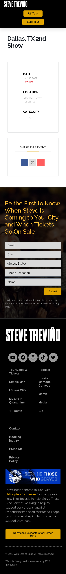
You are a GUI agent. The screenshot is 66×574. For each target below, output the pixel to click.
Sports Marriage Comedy (44, 382)
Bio (40, 410)
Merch (42, 394)
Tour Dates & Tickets (18, 371)
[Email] (41, 162)
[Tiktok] (43, 357)
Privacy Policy (14, 459)
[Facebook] (22, 357)
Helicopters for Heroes (21, 494)
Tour (29, 118)
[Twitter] (53, 357)
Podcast (44, 369)
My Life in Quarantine (17, 400)
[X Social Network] (32, 162)
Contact (14, 428)
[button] (60, 3)
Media (42, 402)
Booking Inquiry (15, 438)
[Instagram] (33, 357)
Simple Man (17, 381)
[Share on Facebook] (24, 162)
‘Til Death (15, 410)
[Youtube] (12, 357)
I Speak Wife (17, 390)
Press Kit (15, 449)
